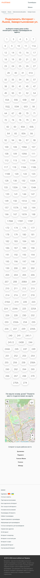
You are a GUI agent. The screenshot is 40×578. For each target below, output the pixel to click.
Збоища (20, 465)
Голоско (20, 462)
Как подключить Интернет (9, 503)
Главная (3, 12)
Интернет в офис (6, 541)
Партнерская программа (8, 500)
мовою (3, 490)
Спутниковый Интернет (8, 548)
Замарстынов (31, 12)
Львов (9, 12)
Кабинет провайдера (7, 516)
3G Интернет (4, 532)
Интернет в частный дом (8, 538)
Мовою (30, 7)
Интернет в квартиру (7, 535)
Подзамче (20, 455)
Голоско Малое (21, 458)
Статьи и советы (6, 497)
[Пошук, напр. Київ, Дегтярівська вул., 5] (7, 401)
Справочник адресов (7, 529)
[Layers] (32, 402)
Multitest (6, 2)
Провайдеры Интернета (8, 513)
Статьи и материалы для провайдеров (12, 525)
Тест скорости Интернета (8, 506)
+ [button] (32, 435)
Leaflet (17, 441)
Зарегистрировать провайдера (10, 519)
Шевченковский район (19, 12)
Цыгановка (20, 451)
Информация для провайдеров (10, 522)
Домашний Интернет (7, 545)
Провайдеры (32, 2)
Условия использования (8, 509)
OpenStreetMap (25, 441)
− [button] (32, 438)
